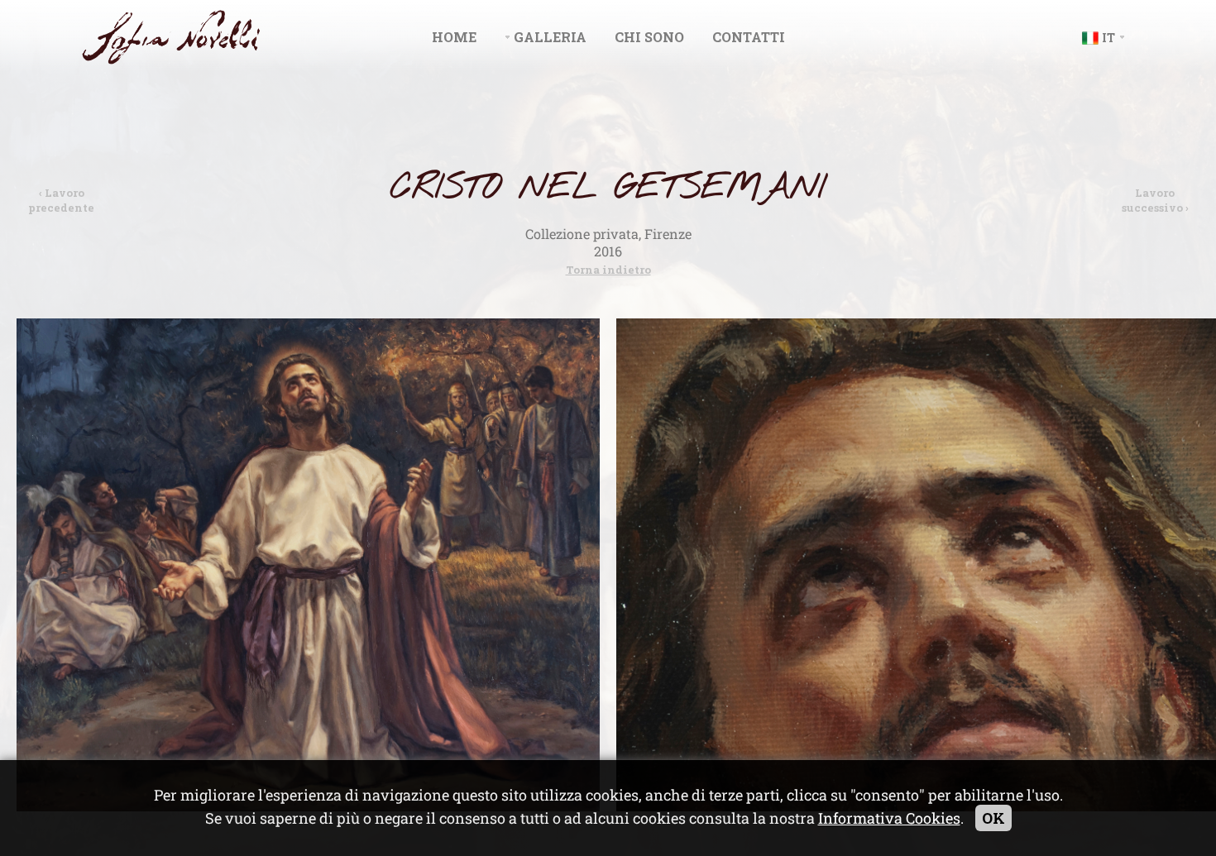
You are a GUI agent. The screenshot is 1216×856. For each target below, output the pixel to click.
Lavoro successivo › (1155, 200)
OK (993, 818)
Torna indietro (608, 269)
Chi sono (649, 36)
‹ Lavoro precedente (61, 200)
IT (1108, 37)
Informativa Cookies (889, 818)
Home (454, 36)
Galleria (550, 36)
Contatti (748, 36)
